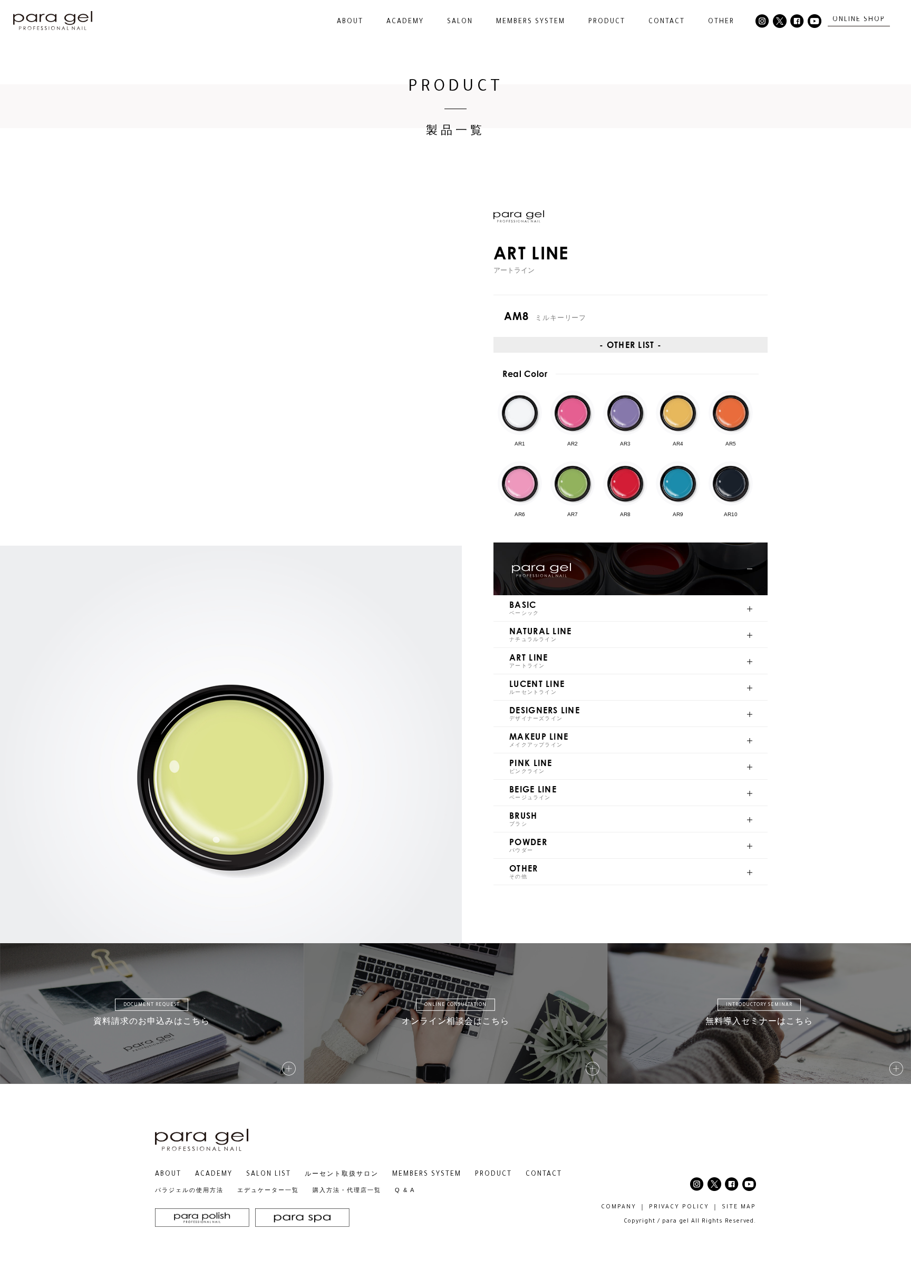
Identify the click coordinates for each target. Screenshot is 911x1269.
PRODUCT (493, 1174)
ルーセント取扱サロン (342, 1174)
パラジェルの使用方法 (189, 1190)
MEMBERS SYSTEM (530, 22)
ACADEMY (405, 22)
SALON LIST (268, 1174)
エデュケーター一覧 (268, 1190)
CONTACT (666, 22)
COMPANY (618, 1207)
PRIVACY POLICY (679, 1207)
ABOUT (168, 1174)
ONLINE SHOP (858, 20)
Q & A (405, 1190)
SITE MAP (739, 1207)
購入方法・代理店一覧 (347, 1190)
